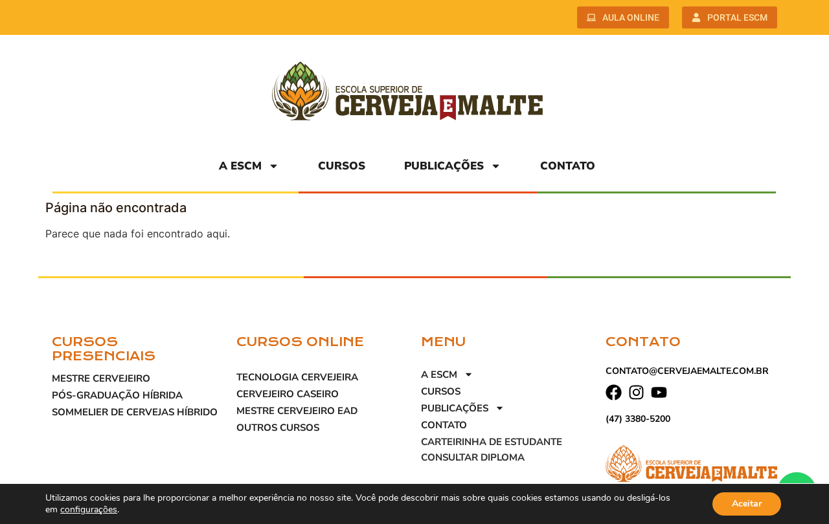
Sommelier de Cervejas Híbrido (135, 412)
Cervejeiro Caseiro (287, 394)
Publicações (444, 165)
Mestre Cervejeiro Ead (297, 410)
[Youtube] (659, 392)
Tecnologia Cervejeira (297, 377)
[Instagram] (636, 392)
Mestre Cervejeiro (101, 378)
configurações (88, 510)
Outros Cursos (277, 427)
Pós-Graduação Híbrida (117, 395)
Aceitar (747, 503)
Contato (567, 165)
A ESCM (240, 165)
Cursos (341, 165)
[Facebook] (613, 392)
